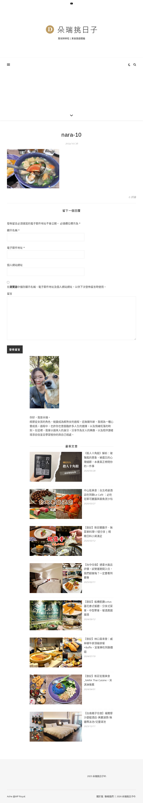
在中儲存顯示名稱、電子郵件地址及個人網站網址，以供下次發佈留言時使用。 (56, 286)
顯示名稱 (13, 230)
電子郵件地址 (16, 247)
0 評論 (132, 197)
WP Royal (20, 796)
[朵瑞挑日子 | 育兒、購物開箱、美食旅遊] (71, 29)
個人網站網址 (15, 265)
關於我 (99, 796)
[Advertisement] (71, 83)
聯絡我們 (109, 796)
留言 (9, 293)
